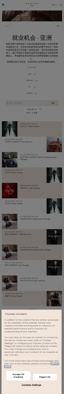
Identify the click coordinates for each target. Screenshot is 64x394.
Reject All (44, 377)
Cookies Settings (32, 385)
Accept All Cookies (18, 375)
